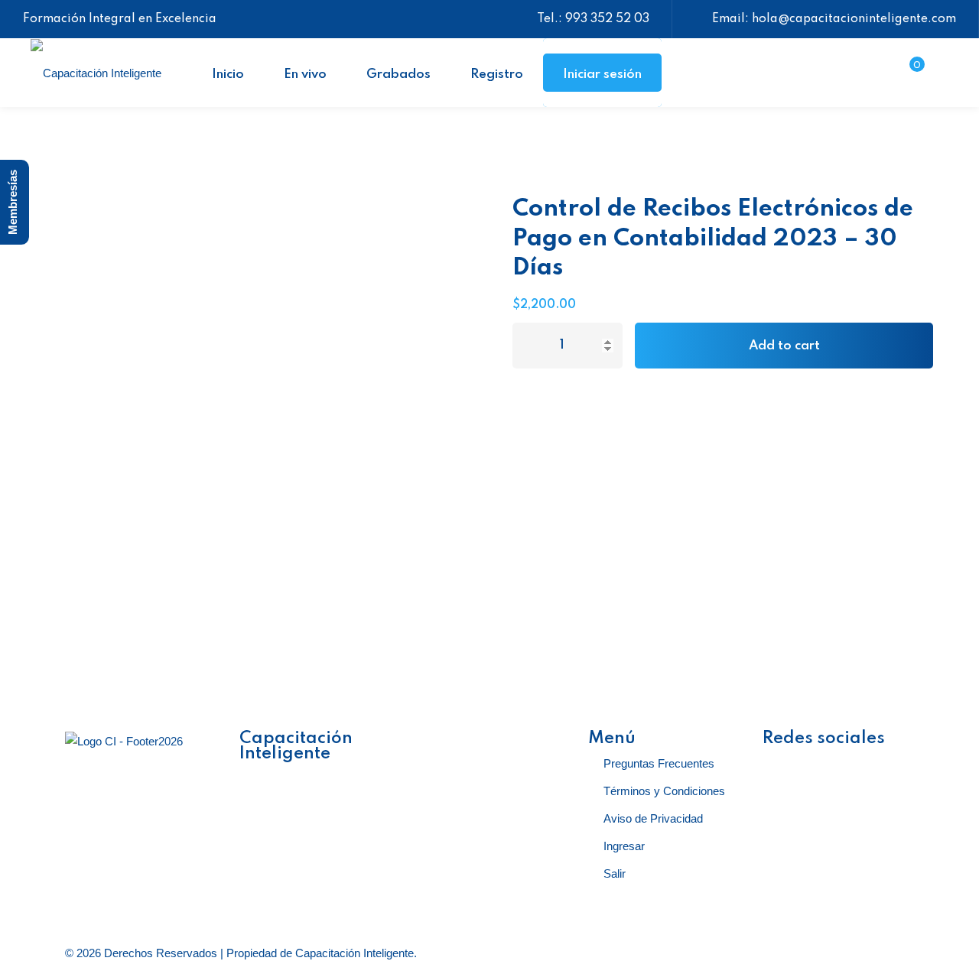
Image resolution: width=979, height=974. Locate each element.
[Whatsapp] (823, 810)
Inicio (228, 74)
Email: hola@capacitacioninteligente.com (834, 19)
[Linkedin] (782, 810)
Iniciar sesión (602, 74)
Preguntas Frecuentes (658, 763)
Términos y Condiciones (664, 790)
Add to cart (784, 345)
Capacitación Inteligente (354, 952)
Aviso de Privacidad (653, 818)
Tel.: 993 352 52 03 (593, 19)
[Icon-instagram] (823, 765)
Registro (496, 74)
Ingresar (624, 845)
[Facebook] (782, 765)
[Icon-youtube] (864, 765)
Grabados (398, 74)
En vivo (305, 74)
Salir (614, 873)
